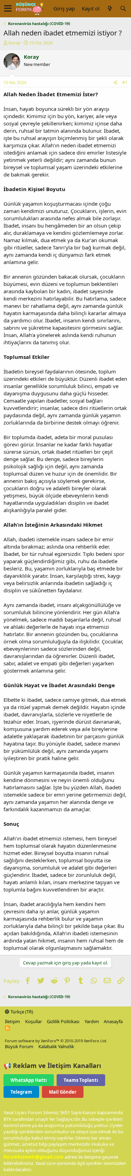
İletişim (12, 1021)
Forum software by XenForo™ (56, 1040)
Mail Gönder (63, 1092)
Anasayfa (113, 1021)
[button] (7, 8)
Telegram (21, 1092)
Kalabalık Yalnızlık (56, 1046)
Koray (14, 43)
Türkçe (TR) (21, 1012)
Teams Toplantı (81, 1080)
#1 (125, 82)
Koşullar (33, 1021)
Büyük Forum (19, 1046)
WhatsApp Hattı (28, 1080)
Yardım (92, 1021)
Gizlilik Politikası (63, 1021)
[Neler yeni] (109, 8)
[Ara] (123, 8)
